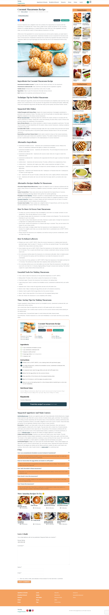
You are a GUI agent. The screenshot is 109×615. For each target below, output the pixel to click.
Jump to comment (58, 330)
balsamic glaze (26, 432)
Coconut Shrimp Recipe (77, 24)
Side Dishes (39, 597)
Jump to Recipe (65, 20)
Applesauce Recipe (76, 80)
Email (19, 573)
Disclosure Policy (58, 597)
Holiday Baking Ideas (23, 15)
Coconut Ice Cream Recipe (86, 24)
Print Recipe (57, 20)
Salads (37, 595)
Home (19, 5)
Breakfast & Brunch (54, 2)
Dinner (69, 2)
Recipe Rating (21, 540)
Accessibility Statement (78, 595)
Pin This (49, 330)
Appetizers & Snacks (42, 2)
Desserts (63, 2)
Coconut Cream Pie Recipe (86, 38)
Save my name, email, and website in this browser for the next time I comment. (41, 578)
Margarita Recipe (75, 66)
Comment (21, 545)
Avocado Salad (25, 117)
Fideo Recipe (86, 65)
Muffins (30, 195)
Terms (74, 597)
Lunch (81, 2)
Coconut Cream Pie (23, 199)
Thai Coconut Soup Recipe (76, 38)
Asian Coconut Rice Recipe (77, 52)
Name (20, 567)
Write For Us (57, 595)
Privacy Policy (57, 602)
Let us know (46, 404)
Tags (37, 602)
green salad (45, 447)
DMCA (55, 599)
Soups (37, 599)
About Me (56, 592)
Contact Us (75, 592)
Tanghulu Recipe (85, 80)
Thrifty (21, 2)
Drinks (75, 2)
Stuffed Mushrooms (23, 416)
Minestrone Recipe (85, 52)
